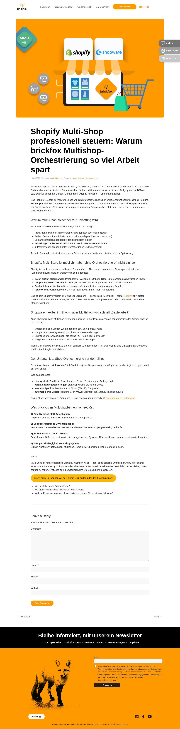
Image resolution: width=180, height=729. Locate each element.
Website (35, 588)
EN (147, 7)
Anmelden (107, 685)
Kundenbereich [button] (84, 7)
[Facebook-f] (143, 716)
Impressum (82, 724)
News (74, 178)
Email (34, 576)
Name (34, 565)
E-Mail (96, 657)
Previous (25, 616)
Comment (36, 528)
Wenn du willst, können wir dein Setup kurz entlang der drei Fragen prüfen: (73, 478)
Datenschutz (91, 724)
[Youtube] (150, 716)
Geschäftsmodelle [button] (63, 7)
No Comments (92, 178)
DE (141, 7)
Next (156, 616)
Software (81, 178)
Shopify (128, 296)
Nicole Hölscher (56, 178)
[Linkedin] (137, 716)
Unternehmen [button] (102, 7)
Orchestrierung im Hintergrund (119, 398)
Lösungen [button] (45, 7)
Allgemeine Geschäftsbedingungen (64, 724)
